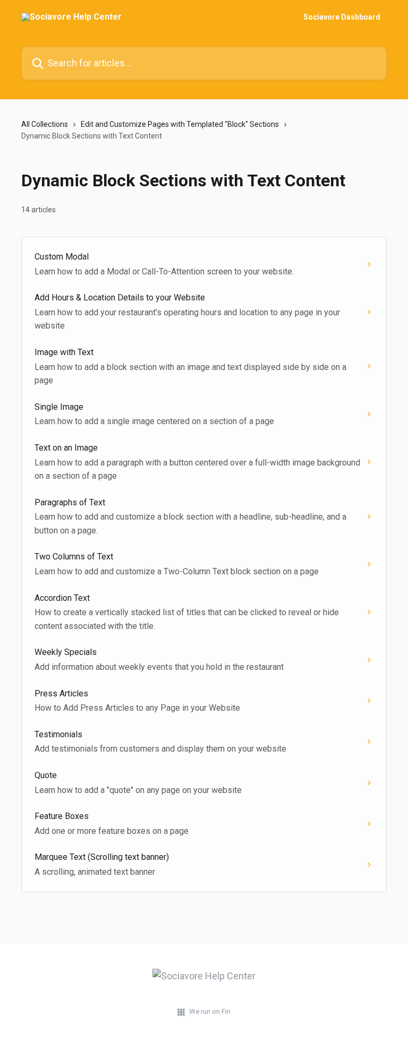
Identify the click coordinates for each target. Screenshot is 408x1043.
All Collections (44, 124)
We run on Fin (210, 1011)
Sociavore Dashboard (341, 17)
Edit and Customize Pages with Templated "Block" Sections (180, 124)
